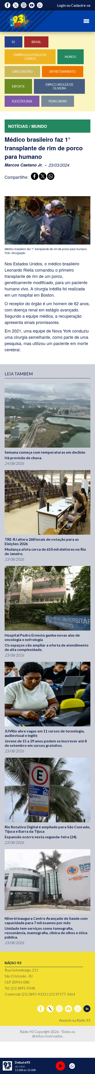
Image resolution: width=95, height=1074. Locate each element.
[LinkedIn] (86, 1008)
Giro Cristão (22, 71)
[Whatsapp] (40, 5)
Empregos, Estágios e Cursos (30, 56)
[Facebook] (7, 5)
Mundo (70, 57)
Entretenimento (62, 71)
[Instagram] (24, 5)
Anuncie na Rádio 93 (74, 1020)
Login (61, 5)
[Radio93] (18, 21)
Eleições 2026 (22, 101)
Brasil (36, 42)
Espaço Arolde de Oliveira (59, 86)
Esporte (18, 86)
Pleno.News (58, 101)
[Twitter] (15, 5)
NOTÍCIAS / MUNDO (27, 126)
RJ (13, 42)
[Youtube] (32, 5)
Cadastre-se (80, 5)
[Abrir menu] (86, 21)
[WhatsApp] (50, 177)
